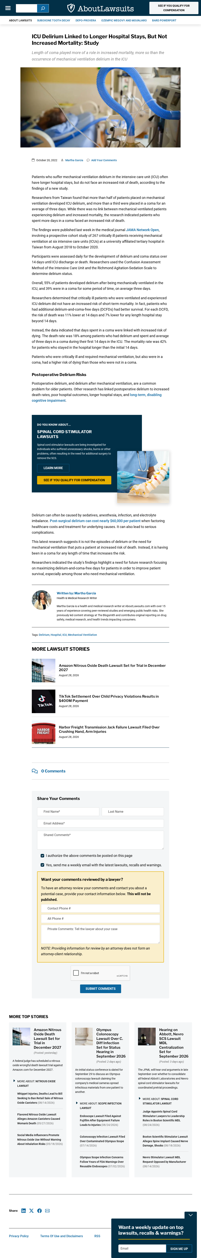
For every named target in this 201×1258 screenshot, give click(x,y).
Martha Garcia (74, 160)
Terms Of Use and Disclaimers (61, 1236)
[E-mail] (47, 1211)
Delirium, (44, 634)
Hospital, (56, 634)
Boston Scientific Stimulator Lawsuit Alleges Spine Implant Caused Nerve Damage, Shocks (165, 1141)
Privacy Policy (19, 1236)
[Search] (43, 8)
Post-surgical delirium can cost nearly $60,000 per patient (95, 521)
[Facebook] (39, 1211)
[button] (173, 8)
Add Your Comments (104, 160)
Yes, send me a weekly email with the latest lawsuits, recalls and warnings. (104, 865)
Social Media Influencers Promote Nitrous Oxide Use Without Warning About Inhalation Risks (39, 1140)
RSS (97, 1236)
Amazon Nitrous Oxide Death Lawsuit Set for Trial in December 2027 (47, 1038)
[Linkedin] (23, 1211)
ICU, (64, 634)
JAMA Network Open (142, 230)
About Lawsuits (20, 20)
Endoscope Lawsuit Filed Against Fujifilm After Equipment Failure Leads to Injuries (100, 1120)
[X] (31, 1211)
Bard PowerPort (164, 20)
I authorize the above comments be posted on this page (89, 856)
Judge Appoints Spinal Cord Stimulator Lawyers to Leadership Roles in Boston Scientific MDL (164, 1116)
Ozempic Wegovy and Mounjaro (124, 20)
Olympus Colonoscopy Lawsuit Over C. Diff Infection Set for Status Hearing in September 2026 (111, 1043)
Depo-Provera (86, 20)
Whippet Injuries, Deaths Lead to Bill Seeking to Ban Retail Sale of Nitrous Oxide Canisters (40, 1098)
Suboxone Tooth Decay (53, 20)
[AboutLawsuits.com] (100, 8)
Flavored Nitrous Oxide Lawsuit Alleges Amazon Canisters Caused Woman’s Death (38, 1119)
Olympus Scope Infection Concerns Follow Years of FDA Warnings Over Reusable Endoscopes (102, 1162)
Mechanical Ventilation (82, 634)
